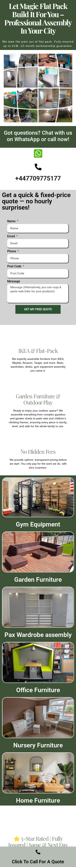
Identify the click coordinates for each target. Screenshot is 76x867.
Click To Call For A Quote (38, 861)
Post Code (14, 266)
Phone (12, 251)
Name (11, 221)
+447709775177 (38, 178)
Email (11, 236)
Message (13, 281)
